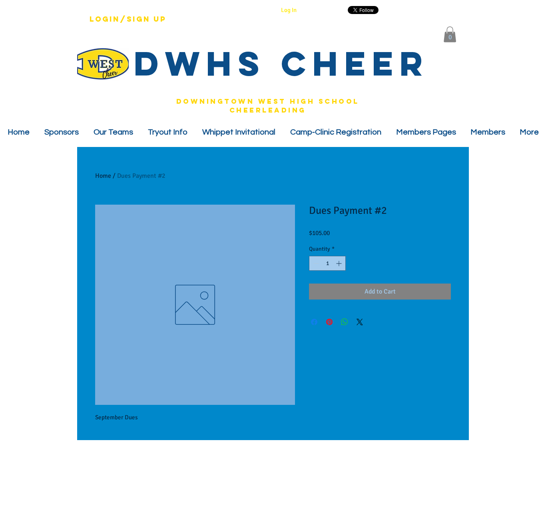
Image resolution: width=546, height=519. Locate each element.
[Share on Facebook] (314, 322)
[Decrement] (315, 263)
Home (103, 176)
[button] (449, 34)
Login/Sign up (128, 19)
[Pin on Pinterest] (329, 322)
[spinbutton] (327, 263)
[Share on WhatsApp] (344, 322)
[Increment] (340, 263)
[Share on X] (360, 322)
